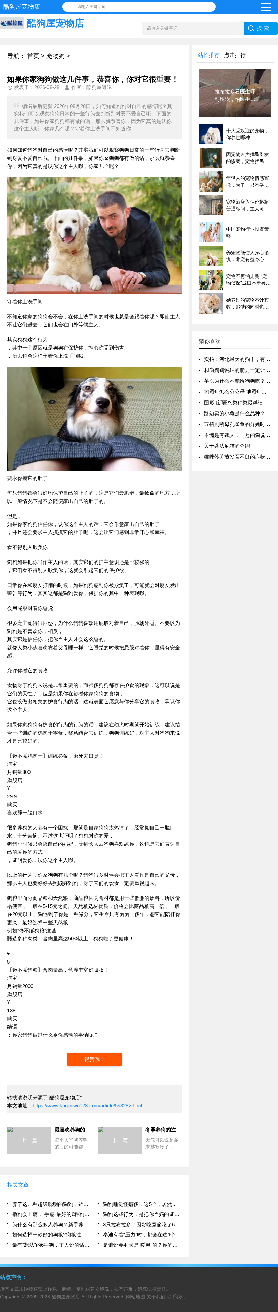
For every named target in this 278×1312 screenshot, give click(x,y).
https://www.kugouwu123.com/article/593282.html (87, 1105)
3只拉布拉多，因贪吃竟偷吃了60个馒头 (142, 1224)
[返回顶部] (271, 1174)
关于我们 (155, 1296)
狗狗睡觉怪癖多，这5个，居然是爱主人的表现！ (142, 1204)
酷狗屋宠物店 (66, 1296)
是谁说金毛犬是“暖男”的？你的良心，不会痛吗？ (142, 1245)
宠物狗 (55, 55)
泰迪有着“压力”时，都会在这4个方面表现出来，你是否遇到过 (142, 1234)
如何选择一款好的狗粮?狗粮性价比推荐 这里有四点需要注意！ (51, 1234)
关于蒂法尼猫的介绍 (227, 446)
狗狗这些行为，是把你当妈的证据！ (142, 1214)
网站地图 (135, 1296)
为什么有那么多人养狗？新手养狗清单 (51, 1224)
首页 (33, 55)
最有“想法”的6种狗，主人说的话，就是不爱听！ (51, 1245)
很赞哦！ (94, 1059)
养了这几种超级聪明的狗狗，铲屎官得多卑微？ (51, 1204)
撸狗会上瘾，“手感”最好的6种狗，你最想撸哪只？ (51, 1214)
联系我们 (176, 1296)
